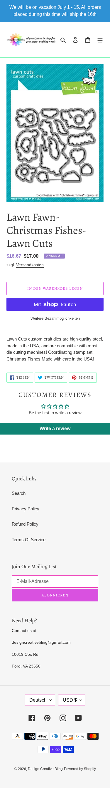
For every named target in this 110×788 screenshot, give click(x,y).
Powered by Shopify (80, 769)
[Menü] (100, 39)
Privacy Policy (25, 508)
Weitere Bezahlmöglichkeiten (55, 318)
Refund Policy (25, 524)
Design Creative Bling (45, 769)
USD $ (70, 700)
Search (19, 493)
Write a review (55, 428)
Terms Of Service (28, 539)
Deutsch (38, 700)
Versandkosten (30, 264)
